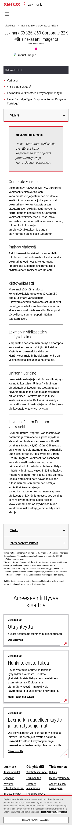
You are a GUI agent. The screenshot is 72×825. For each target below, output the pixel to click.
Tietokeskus (58, 767)
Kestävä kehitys (12, 794)
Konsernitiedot (11, 772)
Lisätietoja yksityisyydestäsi (54, 812)
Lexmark (9, 767)
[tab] (36, 115)
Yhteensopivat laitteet (24, 543)
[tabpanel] (36, 323)
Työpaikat (8, 778)
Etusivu (45, 4)
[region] (36, 810)
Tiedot (14, 530)
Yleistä (14, 115)
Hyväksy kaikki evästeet (36, 820)
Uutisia (53, 772)
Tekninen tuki (33, 778)
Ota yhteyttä (35, 767)
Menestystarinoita (59, 778)
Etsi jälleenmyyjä (36, 794)
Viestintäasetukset (37, 772)
